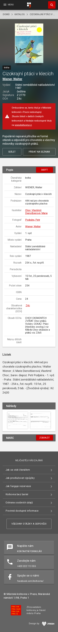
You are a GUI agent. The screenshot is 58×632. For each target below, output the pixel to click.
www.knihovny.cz (23, 125)
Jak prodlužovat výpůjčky (20, 478)
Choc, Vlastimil (33, 210)
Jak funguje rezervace (18, 486)
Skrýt (44, 170)
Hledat (51, 5)
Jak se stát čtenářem (18, 469)
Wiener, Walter (12, 79)
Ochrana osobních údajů (19, 502)
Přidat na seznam (39, 151)
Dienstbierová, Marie (36, 213)
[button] (29, 43)
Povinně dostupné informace (22, 510)
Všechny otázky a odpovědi (29, 523)
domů (6, 14)
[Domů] (29, 5)
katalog (20, 14)
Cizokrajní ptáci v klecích (42, 14)
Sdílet (12, 151)
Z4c (28, 305)
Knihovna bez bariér (17, 494)
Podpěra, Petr (32, 219)
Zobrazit (44, 437)
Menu (8, 4)
